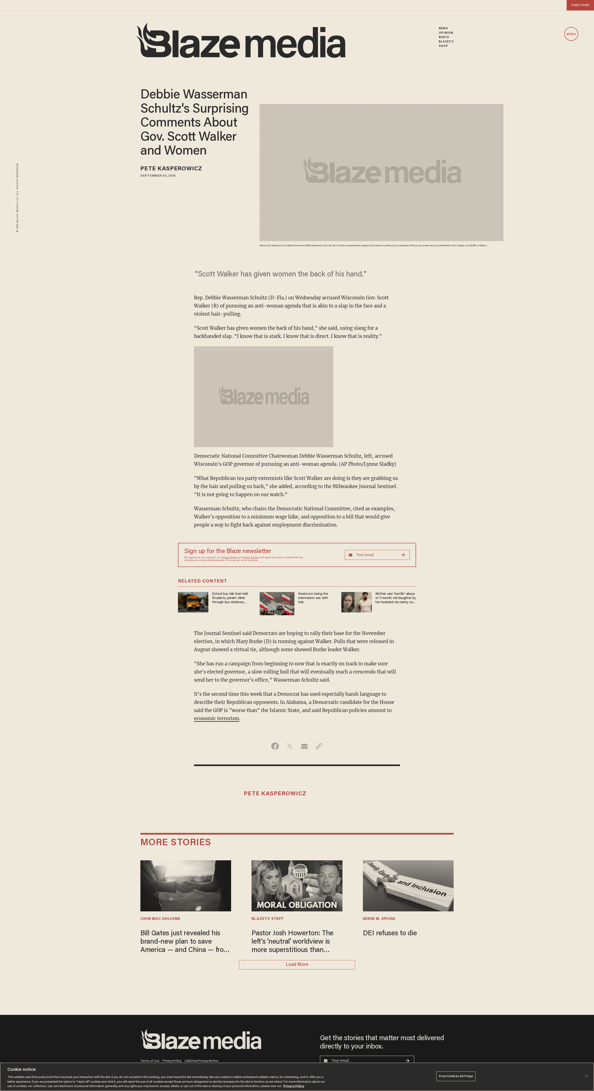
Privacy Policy (229, 558)
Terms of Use (250, 558)
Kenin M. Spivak (379, 919)
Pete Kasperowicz (171, 169)
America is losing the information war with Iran (313, 598)
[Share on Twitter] (290, 746)
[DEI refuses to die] (408, 885)
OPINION (446, 32)
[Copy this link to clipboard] (319, 746)
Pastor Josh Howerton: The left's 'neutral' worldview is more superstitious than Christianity (292, 942)
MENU (571, 34)
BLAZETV (446, 41)
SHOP (443, 46)
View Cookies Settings (456, 1076)
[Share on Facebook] (275, 746)
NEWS (443, 28)
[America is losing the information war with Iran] (277, 603)
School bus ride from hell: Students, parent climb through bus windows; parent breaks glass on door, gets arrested (230, 598)
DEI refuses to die (390, 933)
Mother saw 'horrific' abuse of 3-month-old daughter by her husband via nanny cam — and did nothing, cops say (395, 598)
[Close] (586, 1076)
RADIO (444, 37)
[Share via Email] (304, 746)
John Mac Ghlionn (160, 919)
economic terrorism (216, 718)
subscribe (580, 5)
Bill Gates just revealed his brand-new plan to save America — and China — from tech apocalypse (184, 942)
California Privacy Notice (201, 1060)
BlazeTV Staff (267, 919)
